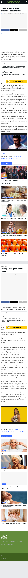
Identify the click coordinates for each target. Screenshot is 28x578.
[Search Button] (26, 2)
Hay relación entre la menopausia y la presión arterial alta (13, 218)
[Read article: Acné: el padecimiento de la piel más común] (14, 462)
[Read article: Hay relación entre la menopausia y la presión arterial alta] (14, 210)
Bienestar (4, 232)
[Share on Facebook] (5, 30)
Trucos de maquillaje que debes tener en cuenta (13, 430)
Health (3, 215)
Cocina (3, 250)
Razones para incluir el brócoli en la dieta (12, 157)
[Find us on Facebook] (1, 555)
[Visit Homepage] (13, 2)
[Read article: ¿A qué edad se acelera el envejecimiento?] (14, 445)
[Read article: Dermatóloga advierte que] (14, 497)
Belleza (5, 266)
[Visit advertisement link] (16, 81)
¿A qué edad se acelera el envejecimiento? (11, 316)
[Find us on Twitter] (3, 555)
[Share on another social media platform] (23, 30)
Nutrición (6, 5)
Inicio (2, 5)
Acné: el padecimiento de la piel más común (11, 318)
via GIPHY (3, 153)
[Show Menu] (1, 2)
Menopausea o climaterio (7, 197)
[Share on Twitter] (14, 30)
